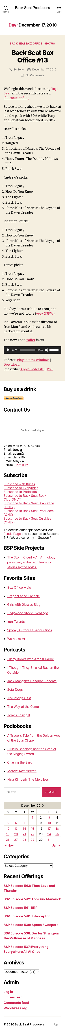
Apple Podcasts (32, 369)
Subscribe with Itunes (19, 484)
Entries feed (13, 997)
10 (49, 823)
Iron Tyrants (16, 622)
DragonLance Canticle (23, 596)
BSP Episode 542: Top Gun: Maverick (32, 899)
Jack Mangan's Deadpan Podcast (32, 681)
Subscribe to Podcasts (20, 492)
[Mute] (46, 350)
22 (32, 834)
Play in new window (33, 360)
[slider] (54, 349)
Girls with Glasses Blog (23, 604)
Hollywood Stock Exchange (27, 613)
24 (49, 834)
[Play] (8, 350)
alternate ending (16, 98)
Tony (21, 69)
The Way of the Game (23, 707)
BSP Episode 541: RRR (21, 908)
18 (57, 828)
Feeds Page (12, 534)
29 (32, 839)
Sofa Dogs (15, 689)
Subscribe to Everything (21, 488)
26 (7, 839)
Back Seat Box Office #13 (32, 56)
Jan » (56, 845)
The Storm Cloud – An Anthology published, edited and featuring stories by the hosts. (31, 562)
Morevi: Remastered (21, 771)
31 (49, 839)
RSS (50, 369)
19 (7, 834)
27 (16, 839)
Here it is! (21, 465)
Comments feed (16, 1003)
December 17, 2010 (44, 69)
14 (24, 828)
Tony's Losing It (18, 715)
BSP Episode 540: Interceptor (27, 916)
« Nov (9, 845)
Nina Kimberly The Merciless (28, 779)
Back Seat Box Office (26, 43)
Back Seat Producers (32, 8)
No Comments (35, 75)
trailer (30, 340)
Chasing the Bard (19, 762)
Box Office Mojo (19, 587)
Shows (49, 43)
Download (12, 365)
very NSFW (44, 313)
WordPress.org (15, 1008)
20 (16, 834)
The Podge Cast (19, 698)
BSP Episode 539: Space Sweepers (31, 925)
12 (7, 828)
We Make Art (17, 639)
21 (24, 834)
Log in (8, 992)
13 (16, 828)
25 (57, 834)
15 (32, 828)
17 (49, 828)
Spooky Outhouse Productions (29, 630)
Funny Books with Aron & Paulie (30, 659)
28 (24, 839)
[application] (32, 350)
